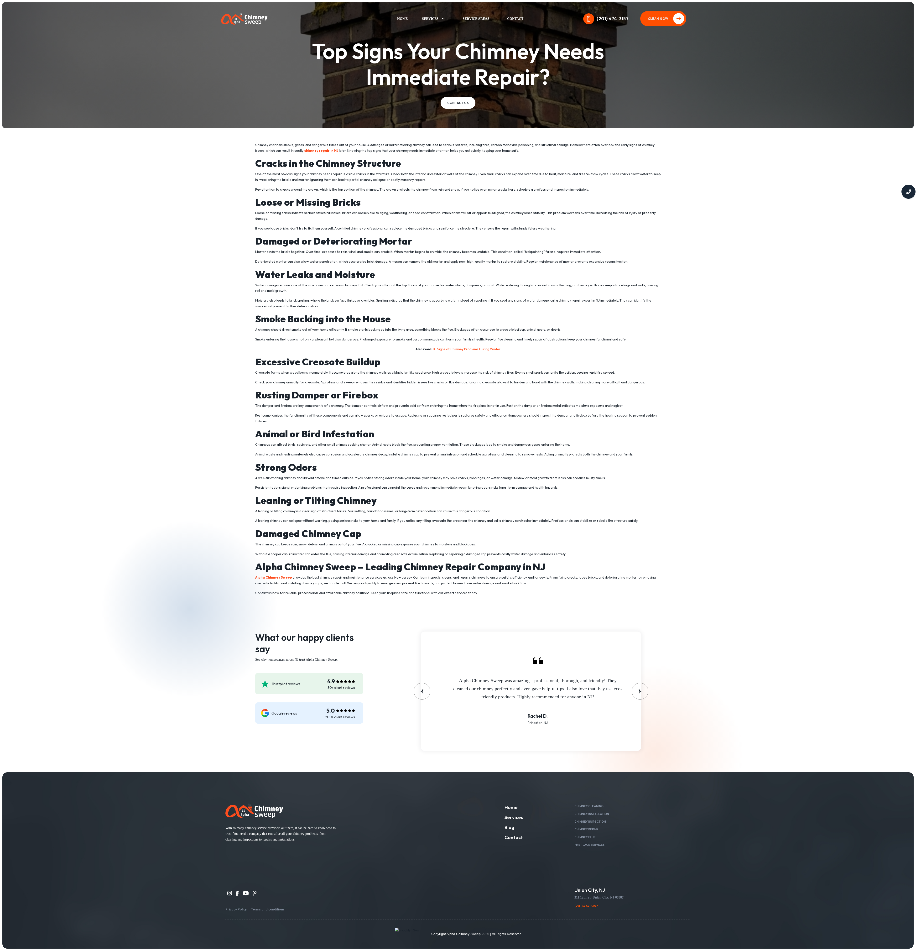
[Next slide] (640, 691)
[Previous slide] (422, 691)
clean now (658, 19)
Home (402, 19)
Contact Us (458, 103)
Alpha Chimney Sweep (464, 934)
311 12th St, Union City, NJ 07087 (599, 897)
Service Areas (476, 19)
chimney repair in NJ (321, 150)
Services (430, 19)
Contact (515, 19)
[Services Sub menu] (443, 18)
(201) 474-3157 (613, 18)
